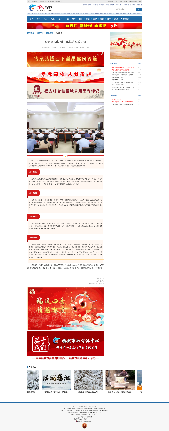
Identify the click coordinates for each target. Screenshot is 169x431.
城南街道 (36, 13)
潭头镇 (101, 13)
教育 (74, 19)
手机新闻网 (126, 5)
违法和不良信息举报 (123, 1)
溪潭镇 (73, 13)
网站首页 (30, 33)
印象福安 (125, 19)
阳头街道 (42, 13)
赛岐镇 (64, 13)
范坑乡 (139, 13)
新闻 (38, 19)
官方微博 (118, 5)
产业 (67, 19)
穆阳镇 (78, 13)
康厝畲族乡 (123, 13)
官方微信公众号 (110, 5)
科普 (81, 19)
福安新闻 (49, 33)
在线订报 (101, 5)
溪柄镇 (69, 13)
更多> (139, 63)
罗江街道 (47, 13)
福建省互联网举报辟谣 (135, 1)
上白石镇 (134, 13)
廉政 (116, 19)
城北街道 (30, 13)
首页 (31, 19)
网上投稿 (95, 5)
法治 (60, 19)
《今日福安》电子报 (85, 5)
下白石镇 (91, 13)
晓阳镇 (110, 13)
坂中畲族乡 (58, 13)
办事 (109, 19)
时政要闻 (59, 33)
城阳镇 (53, 13)
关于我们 (132, 5)
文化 (95, 19)
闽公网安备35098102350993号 (85, 421)
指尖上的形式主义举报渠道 (84, 417)
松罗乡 (129, 13)
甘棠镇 (97, 13)
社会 (46, 19)
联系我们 (139, 5)
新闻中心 (40, 33)
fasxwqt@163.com (103, 410)
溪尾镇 (87, 13)
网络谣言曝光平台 (112, 1)
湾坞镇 (82, 13)
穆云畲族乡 (116, 13)
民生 (53, 19)
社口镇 (106, 13)
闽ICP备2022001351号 (95, 412)
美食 (102, 19)
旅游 (88, 19)
